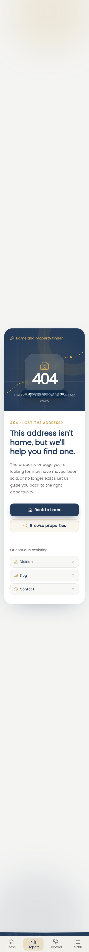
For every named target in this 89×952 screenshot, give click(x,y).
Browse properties (48, 525)
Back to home (48, 510)
